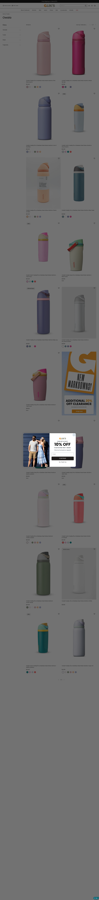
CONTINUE (62, 458)
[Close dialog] (74, 435)
